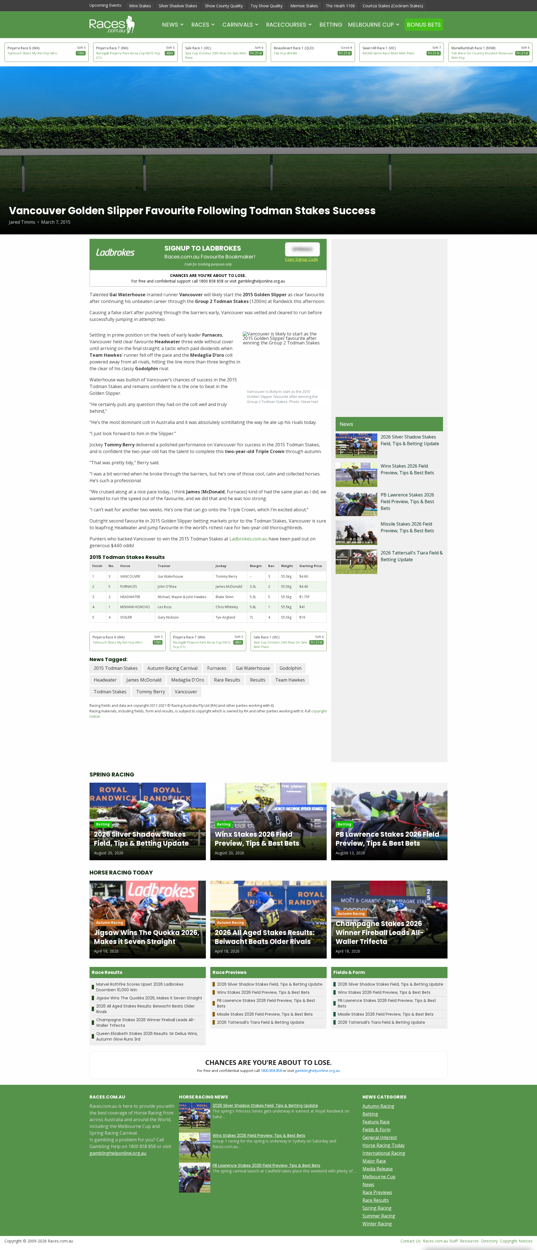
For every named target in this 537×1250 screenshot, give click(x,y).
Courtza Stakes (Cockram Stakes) (393, 5)
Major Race (374, 1161)
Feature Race (376, 1122)
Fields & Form (376, 1130)
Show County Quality (224, 5)
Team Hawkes (290, 680)
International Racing (383, 1153)
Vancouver (186, 692)
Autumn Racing (378, 1106)
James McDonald (143, 680)
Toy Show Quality (266, 5)
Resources (469, 1241)
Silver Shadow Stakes (178, 5)
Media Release (377, 1169)
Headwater (105, 680)
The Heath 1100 (340, 5)
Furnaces (216, 668)
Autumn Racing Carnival (172, 668)
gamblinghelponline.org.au (317, 1070)
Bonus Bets (424, 25)
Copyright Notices (516, 1241)
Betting (330, 25)
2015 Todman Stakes (116, 668)
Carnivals (237, 25)
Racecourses (286, 25)
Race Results (227, 680)
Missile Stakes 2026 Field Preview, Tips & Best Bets (265, 1014)
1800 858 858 (271, 1070)
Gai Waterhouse (253, 668)
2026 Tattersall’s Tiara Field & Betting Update (260, 1022)
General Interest (379, 1137)
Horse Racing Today (383, 1145)
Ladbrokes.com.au (248, 539)
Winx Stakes (140, 5)
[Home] (112, 25)
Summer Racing (378, 1216)
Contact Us (411, 1241)
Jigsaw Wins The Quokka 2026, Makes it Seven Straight (149, 998)
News (170, 25)
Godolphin (291, 668)
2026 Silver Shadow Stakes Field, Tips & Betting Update (269, 984)
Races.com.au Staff (440, 1241)
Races (200, 25)
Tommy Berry (150, 692)
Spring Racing (377, 1208)
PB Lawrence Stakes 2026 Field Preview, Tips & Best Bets (407, 501)
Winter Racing (377, 1224)
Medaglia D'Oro (187, 680)
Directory (489, 1241)
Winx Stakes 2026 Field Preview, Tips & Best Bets (263, 992)
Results (257, 680)
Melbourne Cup (371, 25)
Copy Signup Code (301, 259)
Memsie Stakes (304, 5)
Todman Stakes (110, 692)
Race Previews (377, 1192)
